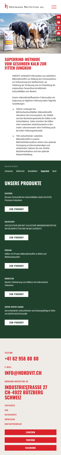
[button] (53, 7)
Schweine (9, 171)
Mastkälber (33, 171)
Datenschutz (11, 414)
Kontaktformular (13, 424)
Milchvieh (20, 171)
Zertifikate (10, 405)
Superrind (45, 171)
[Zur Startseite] (24, 6)
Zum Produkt (16, 209)
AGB (6, 410)
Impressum (10, 419)
